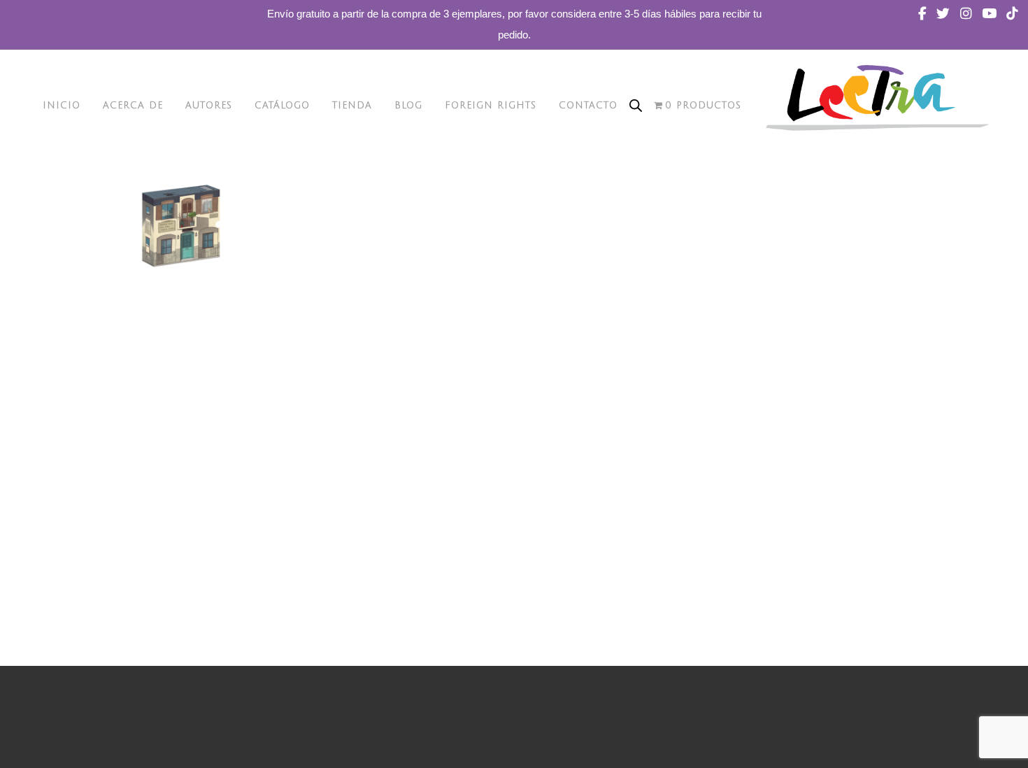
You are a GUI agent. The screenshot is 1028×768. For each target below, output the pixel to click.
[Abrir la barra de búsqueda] (636, 105)
